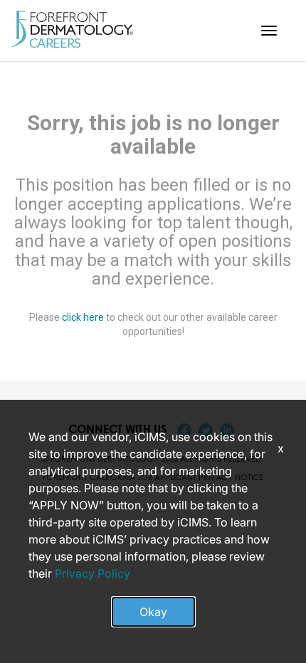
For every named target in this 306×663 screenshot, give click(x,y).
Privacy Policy (92, 573)
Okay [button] (153, 612)
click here (83, 317)
